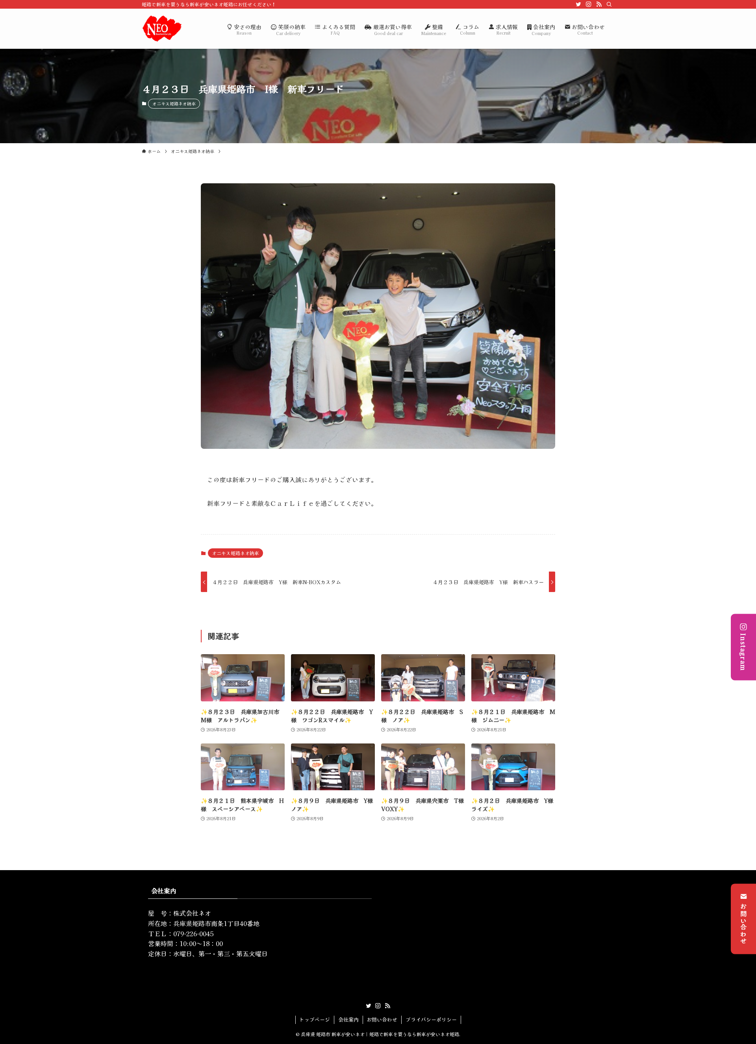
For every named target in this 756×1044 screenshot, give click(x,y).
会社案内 (348, 1019)
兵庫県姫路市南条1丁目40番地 (216, 923)
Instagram (743, 652)
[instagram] (589, 4)
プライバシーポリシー (431, 1019)
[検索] (609, 4)
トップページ (314, 1019)
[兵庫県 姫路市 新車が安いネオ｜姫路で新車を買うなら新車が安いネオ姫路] (162, 28)
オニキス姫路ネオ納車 (174, 103)
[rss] (599, 4)
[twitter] (578, 4)
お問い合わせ (743, 924)
